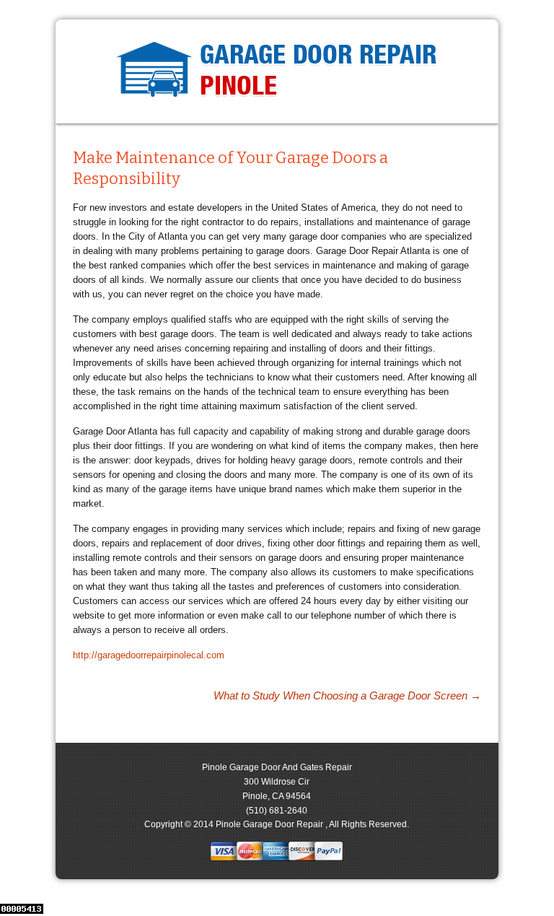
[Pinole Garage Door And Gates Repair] (277, 71)
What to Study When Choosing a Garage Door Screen (347, 695)
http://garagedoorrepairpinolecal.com (148, 655)
